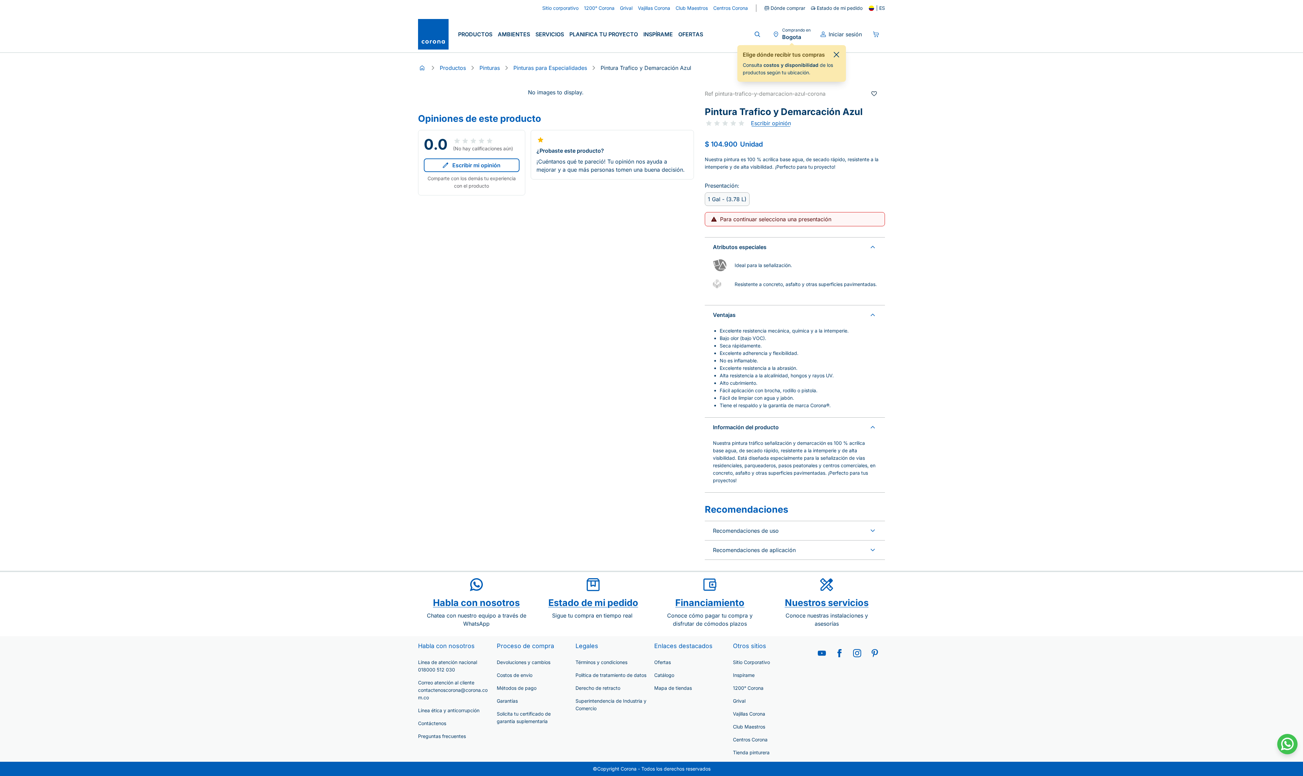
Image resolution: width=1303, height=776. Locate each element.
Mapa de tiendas (673, 688)
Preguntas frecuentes (442, 736)
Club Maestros (749, 727)
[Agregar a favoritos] (874, 93)
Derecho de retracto (597, 688)
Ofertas (690, 34)
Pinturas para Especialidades (550, 67)
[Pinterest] (875, 653)
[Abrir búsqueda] (757, 34)
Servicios (549, 34)
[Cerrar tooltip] (836, 55)
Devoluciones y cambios (523, 662)
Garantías (507, 701)
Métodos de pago (516, 688)
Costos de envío (514, 675)
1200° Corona (748, 688)
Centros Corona (750, 739)
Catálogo (664, 675)
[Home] (422, 67)
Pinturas (489, 67)
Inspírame (658, 34)
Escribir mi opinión (476, 165)
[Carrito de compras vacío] (876, 34)
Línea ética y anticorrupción (448, 710)
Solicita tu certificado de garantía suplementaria (524, 717)
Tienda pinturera (751, 752)
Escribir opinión (771, 123)
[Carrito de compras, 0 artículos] (876, 34)
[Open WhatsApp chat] (1287, 744)
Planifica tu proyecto (603, 34)
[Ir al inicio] (433, 34)
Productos (475, 34)
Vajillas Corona (749, 714)
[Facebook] (839, 653)
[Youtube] (822, 653)
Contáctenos (432, 723)
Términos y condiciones (601, 662)
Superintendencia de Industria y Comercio (610, 704)
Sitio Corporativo (751, 662)
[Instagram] (857, 653)
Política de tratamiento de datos (610, 675)
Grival (739, 701)
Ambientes (514, 34)
